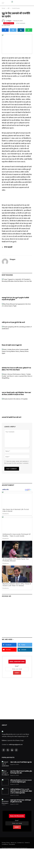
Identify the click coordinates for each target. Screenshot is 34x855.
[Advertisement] (17, 616)
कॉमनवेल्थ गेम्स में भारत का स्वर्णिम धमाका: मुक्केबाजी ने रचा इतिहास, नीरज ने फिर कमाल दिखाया (16, 369)
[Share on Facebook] (5, 30)
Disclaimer (12, 844)
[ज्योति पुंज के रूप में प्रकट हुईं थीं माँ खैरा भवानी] (17, 311)
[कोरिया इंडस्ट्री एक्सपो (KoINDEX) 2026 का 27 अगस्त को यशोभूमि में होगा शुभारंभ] (5, 782)
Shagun (9, 20)
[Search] (31, 3)
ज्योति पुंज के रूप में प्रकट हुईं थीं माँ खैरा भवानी (13, 322)
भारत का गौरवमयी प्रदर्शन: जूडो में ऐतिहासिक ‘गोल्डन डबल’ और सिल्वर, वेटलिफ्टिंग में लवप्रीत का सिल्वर (16, 393)
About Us (13, 842)
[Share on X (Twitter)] (13, 30)
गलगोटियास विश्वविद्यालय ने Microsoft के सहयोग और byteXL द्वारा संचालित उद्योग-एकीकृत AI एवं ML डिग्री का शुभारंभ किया (21, 791)
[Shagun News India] (17, 3)
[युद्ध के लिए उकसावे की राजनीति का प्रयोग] (17, 44)
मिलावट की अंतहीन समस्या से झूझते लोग (12, 345)
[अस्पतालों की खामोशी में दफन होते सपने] (17, 406)
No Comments (21, 23)
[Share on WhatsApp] (28, 30)
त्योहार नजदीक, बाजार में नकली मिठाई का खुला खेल (21, 762)
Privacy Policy (6, 842)
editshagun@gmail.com (16, 744)
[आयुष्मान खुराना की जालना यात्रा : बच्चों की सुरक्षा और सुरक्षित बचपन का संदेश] (5, 802)
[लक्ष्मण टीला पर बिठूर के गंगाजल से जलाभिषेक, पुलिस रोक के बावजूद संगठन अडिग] (5, 773)
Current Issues (8, 23)
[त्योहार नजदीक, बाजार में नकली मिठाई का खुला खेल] (5, 764)
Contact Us (20, 842)
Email (17, 666)
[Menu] (3, 3)
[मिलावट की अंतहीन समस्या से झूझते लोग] (17, 334)
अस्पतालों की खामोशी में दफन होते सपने (11, 417)
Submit (17, 672)
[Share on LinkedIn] (20, 30)
